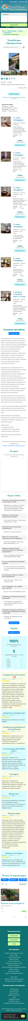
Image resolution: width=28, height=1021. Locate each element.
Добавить (22, 1)
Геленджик (20, 31)
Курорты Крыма (14, 959)
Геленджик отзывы (14, 999)
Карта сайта (14, 977)
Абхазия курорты (14, 969)
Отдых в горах (14, 955)
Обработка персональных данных (14, 979)
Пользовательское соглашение (14, 981)
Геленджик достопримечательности (14, 1003)
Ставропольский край (14, 957)
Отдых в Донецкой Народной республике (14, 967)
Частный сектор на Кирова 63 (12, 903)
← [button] (2, 884)
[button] (26, 62)
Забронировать (14, 94)
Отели (14, 997)
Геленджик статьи (14, 1001)
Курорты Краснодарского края (14, 953)
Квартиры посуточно (14, 995)
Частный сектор (14, 991)
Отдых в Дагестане (14, 961)
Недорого (14, 879)
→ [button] (6, 884)
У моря (5, 879)
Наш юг (4, 31)
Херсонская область (14, 965)
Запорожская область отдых (14, 963)
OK (23, 1016)
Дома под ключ (14, 993)
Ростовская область (14, 971)
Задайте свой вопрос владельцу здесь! (14, 446)
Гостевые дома (7, 32)
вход (14, 944)
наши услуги (14, 936)
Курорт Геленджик (11, 31)
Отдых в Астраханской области (14, 973)
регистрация (14, 940)
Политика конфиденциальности (10, 1017)
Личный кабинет (14, 1)
